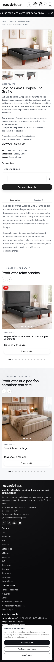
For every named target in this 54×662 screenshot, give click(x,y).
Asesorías (6, 557)
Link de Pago (7, 610)
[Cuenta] (44, 4)
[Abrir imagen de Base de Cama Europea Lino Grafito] (27, 49)
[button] (22, 326)
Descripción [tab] (15, 200)
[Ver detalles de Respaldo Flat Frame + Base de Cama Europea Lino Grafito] (27, 307)
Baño (4, 561)
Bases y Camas (23, 21)
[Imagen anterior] (5, 49)
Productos (12, 21)
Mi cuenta (6, 594)
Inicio (4, 21)
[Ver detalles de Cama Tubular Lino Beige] (27, 419)
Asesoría (5, 544)
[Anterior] (4, 279)
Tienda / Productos (10, 590)
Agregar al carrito (27, 187)
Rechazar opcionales (27, 649)
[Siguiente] (9, 279)
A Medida (6, 553)
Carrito (4, 598)
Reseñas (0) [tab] (39, 200)
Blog (4, 540)
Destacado (6, 569)
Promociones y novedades (13, 606)
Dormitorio (6, 573)
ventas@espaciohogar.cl (15, 517)
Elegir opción (27, 351)
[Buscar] (29, 4)
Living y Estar (7, 581)
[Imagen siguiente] (49, 49)
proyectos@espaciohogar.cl (17, 514)
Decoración (7, 565)
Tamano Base (8, 163)
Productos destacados (12, 602)
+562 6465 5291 (11, 511)
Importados (7, 577)
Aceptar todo (27, 643)
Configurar (27, 655)
